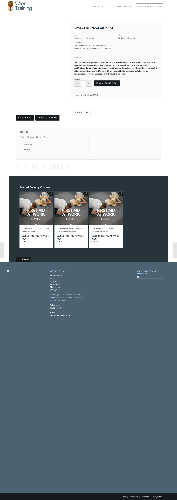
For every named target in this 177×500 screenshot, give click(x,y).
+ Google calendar (47, 118)
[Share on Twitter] (27, 166)
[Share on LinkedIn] (35, 166)
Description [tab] (81, 112)
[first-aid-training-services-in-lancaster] (19, 6)
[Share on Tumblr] (43, 166)
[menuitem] (100, 6)
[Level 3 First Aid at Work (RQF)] (2, 250)
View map (107, 48)
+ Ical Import (25, 118)
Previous (24, 259)
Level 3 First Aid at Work (89, 95)
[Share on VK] (60, 166)
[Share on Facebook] (18, 166)
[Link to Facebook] (168, 496)
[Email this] (68, 166)
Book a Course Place (107, 83)
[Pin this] (52, 166)
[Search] (167, 6)
